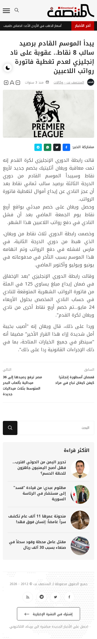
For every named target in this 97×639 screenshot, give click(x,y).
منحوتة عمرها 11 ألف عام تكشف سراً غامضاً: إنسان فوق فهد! (37, 519)
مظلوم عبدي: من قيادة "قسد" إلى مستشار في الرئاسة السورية (39, 493)
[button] (6, 10)
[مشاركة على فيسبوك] (66, 147)
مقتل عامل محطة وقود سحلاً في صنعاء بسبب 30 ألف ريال (37, 544)
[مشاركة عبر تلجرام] (38, 147)
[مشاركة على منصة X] (57, 147)
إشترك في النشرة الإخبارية (52, 614)
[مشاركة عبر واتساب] (47, 147)
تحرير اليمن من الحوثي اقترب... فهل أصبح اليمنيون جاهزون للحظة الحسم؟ (39, 467)
